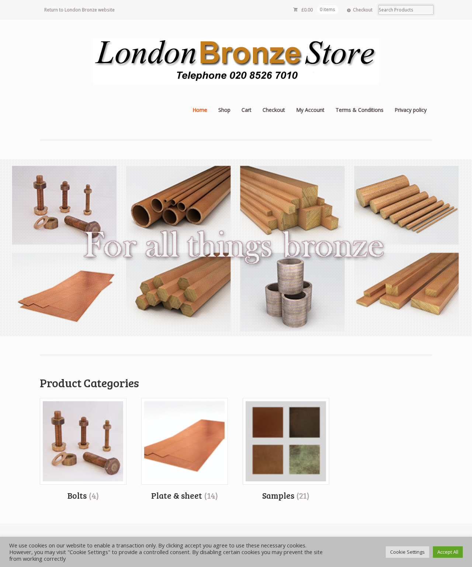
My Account (310, 109)
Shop (224, 109)
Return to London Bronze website (79, 10)
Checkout (362, 10)
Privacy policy (411, 109)
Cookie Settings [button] (407, 552)
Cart (246, 109)
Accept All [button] (447, 552)
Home (199, 109)
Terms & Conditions (360, 109)
